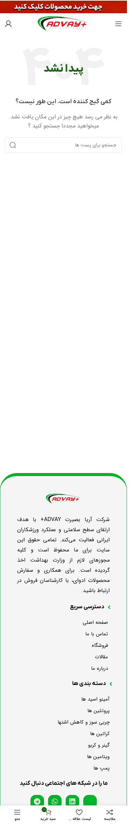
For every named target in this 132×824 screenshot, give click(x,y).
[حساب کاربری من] (8, 23)
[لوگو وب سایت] (63, 23)
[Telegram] (37, 801)
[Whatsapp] (55, 801)
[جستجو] (13, 145)
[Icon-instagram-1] (90, 801)
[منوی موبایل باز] (118, 23)
